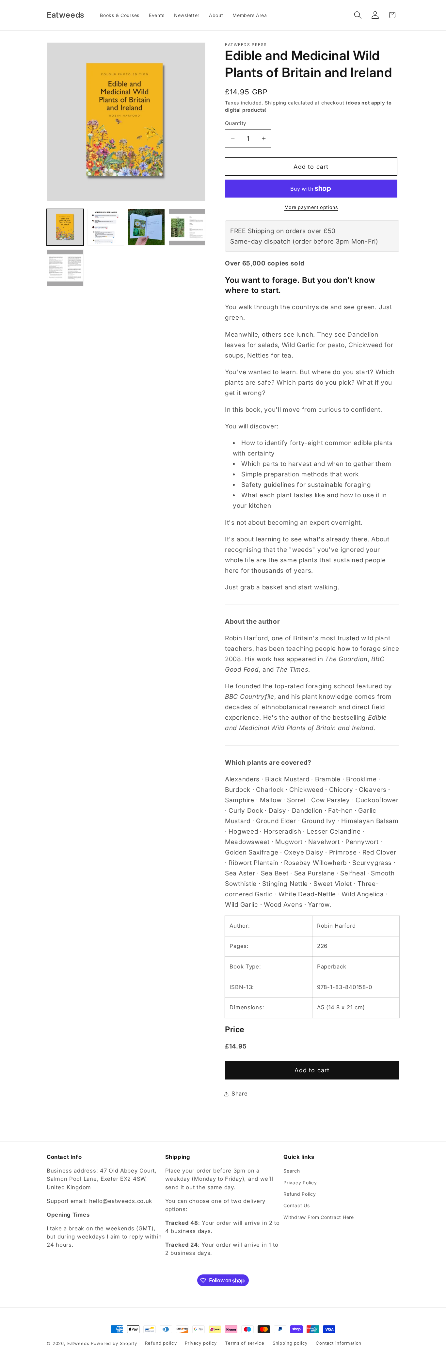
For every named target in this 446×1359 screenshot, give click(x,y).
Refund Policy (299, 1194)
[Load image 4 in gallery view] (187, 227)
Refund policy (161, 1343)
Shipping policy (290, 1343)
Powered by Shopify (114, 1343)
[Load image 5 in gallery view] (65, 267)
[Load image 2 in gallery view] (106, 227)
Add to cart (312, 1070)
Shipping (275, 102)
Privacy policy (201, 1343)
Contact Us (296, 1205)
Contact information (338, 1343)
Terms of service (244, 1343)
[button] (357, 15)
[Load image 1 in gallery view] (65, 227)
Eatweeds (78, 1343)
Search (291, 1171)
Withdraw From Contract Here (318, 1217)
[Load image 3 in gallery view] (146, 227)
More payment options (311, 207)
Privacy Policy (300, 1182)
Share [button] (239, 1093)
